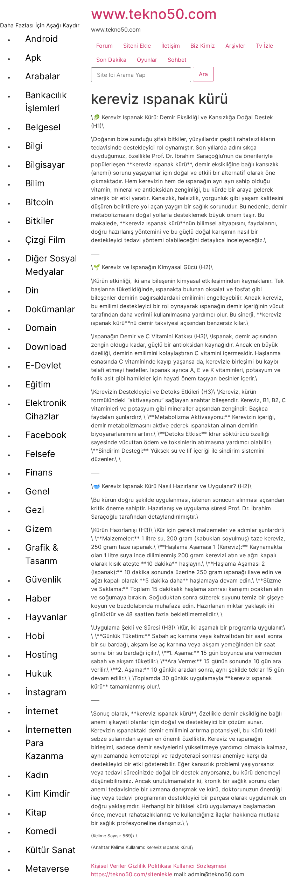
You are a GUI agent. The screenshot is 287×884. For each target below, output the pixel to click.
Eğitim (38, 384)
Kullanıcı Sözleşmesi (199, 865)
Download (46, 346)
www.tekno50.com (154, 13)
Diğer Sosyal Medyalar (51, 265)
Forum (104, 45)
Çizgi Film (45, 239)
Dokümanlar (50, 309)
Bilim (35, 183)
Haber (38, 598)
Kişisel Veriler (108, 865)
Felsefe (40, 453)
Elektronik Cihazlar (45, 409)
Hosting (41, 654)
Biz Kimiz (202, 45)
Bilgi (33, 145)
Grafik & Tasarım (41, 554)
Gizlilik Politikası (150, 865)
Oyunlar (147, 59)
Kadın (37, 775)
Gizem (38, 529)
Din (32, 290)
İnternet (41, 711)
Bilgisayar (45, 164)
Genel (37, 491)
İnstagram (45, 692)
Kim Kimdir (47, 793)
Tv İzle (264, 45)
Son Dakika (111, 59)
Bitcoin (39, 202)
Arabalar (42, 76)
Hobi (35, 636)
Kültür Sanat (50, 850)
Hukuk (38, 673)
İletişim (170, 45)
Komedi (40, 831)
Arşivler (235, 45)
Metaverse (47, 868)
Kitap (36, 812)
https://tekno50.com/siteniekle (131, 874)
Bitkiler (39, 220)
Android (41, 38)
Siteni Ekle (137, 45)
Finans (38, 472)
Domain (41, 328)
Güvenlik (43, 579)
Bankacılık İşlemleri (46, 102)
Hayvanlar (46, 617)
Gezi (34, 510)
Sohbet (177, 59)
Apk (33, 57)
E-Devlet (43, 365)
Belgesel (43, 127)
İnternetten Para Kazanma (48, 742)
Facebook (45, 435)
